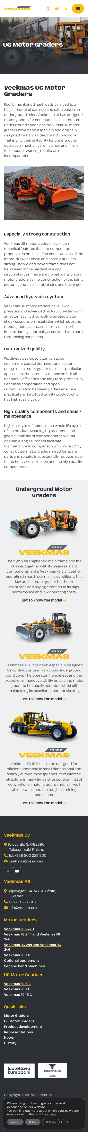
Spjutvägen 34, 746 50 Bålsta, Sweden (32, 893)
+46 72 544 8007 (22, 901)
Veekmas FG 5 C (17, 983)
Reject (32, 1122)
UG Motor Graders (19, 1021)
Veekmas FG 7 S (17, 955)
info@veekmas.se (23, 907)
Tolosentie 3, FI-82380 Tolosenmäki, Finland (26, 847)
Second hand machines (24, 966)
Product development (23, 1026)
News (9, 1037)
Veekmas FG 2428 (19, 929)
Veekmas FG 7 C (17, 989)
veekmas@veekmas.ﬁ (27, 861)
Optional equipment (21, 960)
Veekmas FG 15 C (18, 994)
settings (50, 1114)
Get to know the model (41, 600)
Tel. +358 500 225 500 (27, 855)
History (10, 1043)
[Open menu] (78, 9)
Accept (15, 1122)
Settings (51, 1122)
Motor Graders (16, 1015)
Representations (18, 1032)
